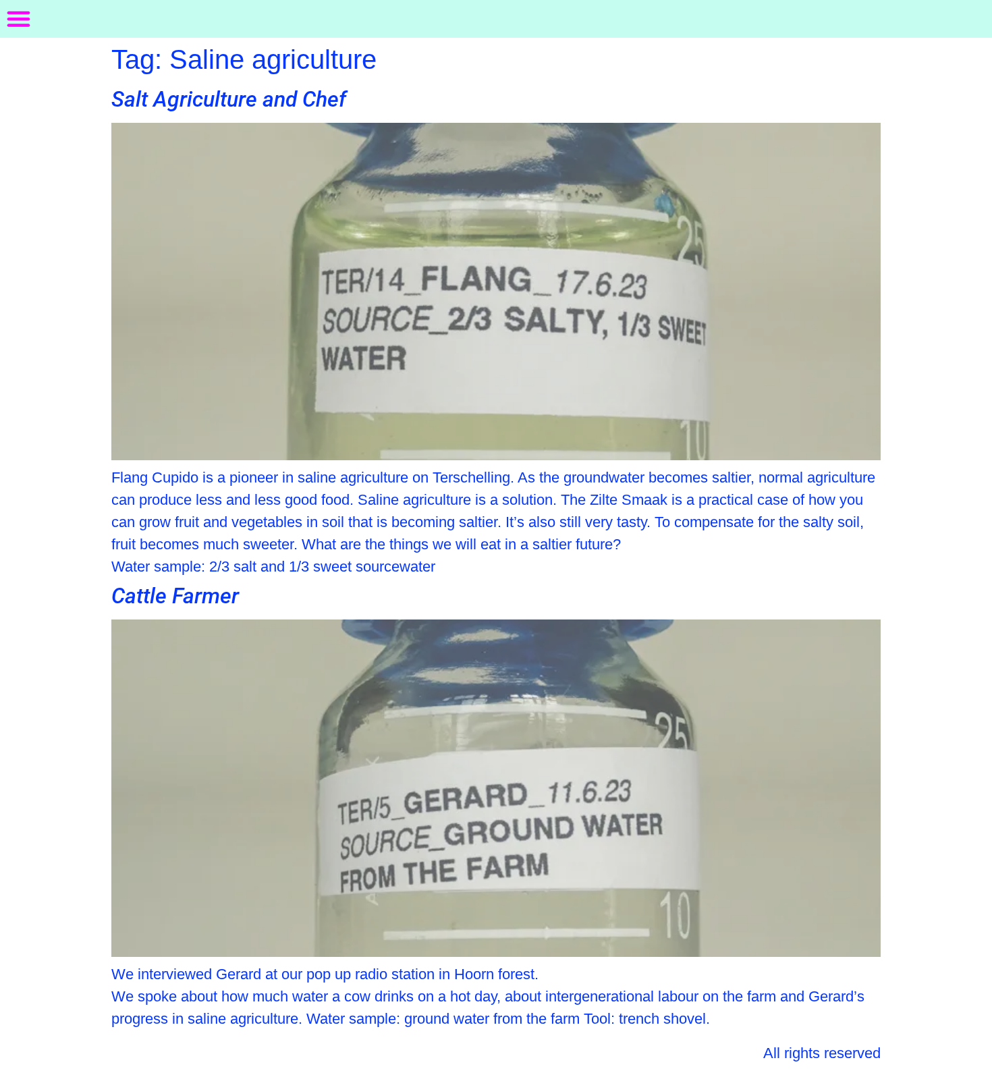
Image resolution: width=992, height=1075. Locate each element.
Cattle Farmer (175, 596)
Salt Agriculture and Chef (228, 99)
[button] (19, 19)
